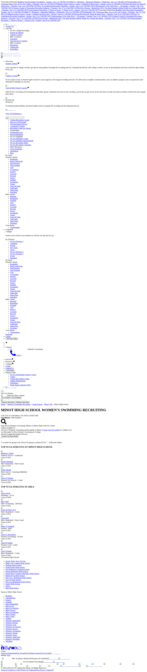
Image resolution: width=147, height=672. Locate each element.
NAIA (12, 256)
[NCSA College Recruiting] (11, 55)
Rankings (13, 258)
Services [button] (9, 359)
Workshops (14, 383)
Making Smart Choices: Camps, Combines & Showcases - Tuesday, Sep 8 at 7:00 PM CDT (91, 4)
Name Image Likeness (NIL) (20, 385)
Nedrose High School (13, 565)
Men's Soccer (10, 610)
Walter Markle (6, 470)
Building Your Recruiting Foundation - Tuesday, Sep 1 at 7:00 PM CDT (44, 2)
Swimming (14, 182)
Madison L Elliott (7, 453)
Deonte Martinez (7, 462)
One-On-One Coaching (18, 41)
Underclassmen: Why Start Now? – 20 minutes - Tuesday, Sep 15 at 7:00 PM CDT (81, 16)
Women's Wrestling (13, 639)
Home (3, 404)
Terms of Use (6, 670)
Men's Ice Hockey (12, 608)
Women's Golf (11, 625)
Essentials (13, 39)
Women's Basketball (13, 621)
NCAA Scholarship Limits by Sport (23, 375)
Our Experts (21, 653)
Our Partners (30, 653)
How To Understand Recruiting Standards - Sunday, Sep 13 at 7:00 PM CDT (66, 6)
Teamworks (14, 47)
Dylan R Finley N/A (8, 510)
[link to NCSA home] (4, 645)
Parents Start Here (8, 402)
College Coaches (16, 35)
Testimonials (12, 653)
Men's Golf (10, 606)
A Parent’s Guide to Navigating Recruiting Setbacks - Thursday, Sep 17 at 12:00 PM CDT (44, 8)
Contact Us (10, 26)
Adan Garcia (5, 493)
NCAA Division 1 (16, 241)
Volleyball (13, 188)
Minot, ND (48, 404)
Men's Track (10, 617)
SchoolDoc (14, 49)
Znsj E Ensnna (6, 551)
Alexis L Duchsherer (8, 535)
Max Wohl (5, 502)
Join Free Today (11, 339)
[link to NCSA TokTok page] (9, 649)
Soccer (12, 178)
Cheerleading (15, 227)
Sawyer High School (13, 580)
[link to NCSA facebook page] (2, 649)
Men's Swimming (12, 612)
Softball (13, 180)
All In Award (45, 653)
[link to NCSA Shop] (11, 24)
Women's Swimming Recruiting (18, 404)
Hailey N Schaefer (7, 526)
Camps (8, 336)
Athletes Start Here (22, 402)
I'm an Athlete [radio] (16, 398)
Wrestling (13, 192)
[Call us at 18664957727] (10, 53)
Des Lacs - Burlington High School (18, 578)
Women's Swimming (13, 631)
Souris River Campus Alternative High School (22, 574)
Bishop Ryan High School (15, 576)
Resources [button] (9, 362)
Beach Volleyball (16, 161)
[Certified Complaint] (94, 666)
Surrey (8, 586)
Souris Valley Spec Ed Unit (15, 561)
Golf (11, 168)
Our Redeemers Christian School (17, 569)
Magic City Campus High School (18, 563)
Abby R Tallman (7, 478)
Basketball (14, 159)
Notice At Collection (28, 670)
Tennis (12, 184)
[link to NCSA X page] (16, 649)
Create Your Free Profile (10, 436)
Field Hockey (15, 163)
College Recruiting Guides (19, 120)
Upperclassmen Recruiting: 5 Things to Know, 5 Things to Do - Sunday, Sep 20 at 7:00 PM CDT (63, 10)
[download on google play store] (64, 658)
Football (13, 201)
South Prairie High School (15, 567)
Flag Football (15, 165)
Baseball (13, 196)
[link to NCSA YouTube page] (13, 649)
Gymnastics (14, 170)
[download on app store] (52, 658)
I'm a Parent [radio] (6, 398)
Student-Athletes (12, 64)
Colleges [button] (9, 364)
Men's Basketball (12, 604)
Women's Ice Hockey (13, 627)
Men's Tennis (10, 614)
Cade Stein (5, 518)
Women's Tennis (11, 633)
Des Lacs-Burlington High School (18, 582)
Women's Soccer (11, 629)
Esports (8, 600)
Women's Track (11, 635)
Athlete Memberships (18, 381)
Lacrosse (13, 174)
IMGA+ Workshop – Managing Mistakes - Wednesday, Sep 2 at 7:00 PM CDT (99, 2)
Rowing (13, 176)
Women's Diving (12, 623)
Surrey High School (13, 584)
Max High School (12, 588)
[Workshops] (11, 110)
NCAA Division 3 (16, 254)
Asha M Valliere (7, 543)
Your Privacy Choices (44, 670)
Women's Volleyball (13, 637)
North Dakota (37, 404)
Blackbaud (14, 45)
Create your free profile (51, 430)
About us (4, 653)
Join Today (10, 370)
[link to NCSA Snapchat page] (20, 649)
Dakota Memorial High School (17, 572)
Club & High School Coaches (16, 88)
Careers (37, 653)
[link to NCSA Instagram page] (6, 649)
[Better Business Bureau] (69, 666)
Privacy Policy (16, 670)
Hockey (13, 172)
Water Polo (14, 190)
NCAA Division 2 (16, 252)
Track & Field (15, 186)
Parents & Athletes (17, 33)
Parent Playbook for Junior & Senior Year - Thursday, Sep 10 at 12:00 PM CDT (104, 14)
